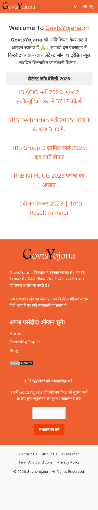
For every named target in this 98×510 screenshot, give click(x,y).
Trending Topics (25, 342)
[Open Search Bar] (76, 6)
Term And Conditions (35, 462)
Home (15, 333)
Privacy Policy (68, 462)
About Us (49, 454)
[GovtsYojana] (18, 6)
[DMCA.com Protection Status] (21, 364)
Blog (14, 350)
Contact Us (28, 454)
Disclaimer (70, 454)
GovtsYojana (37, 471)
